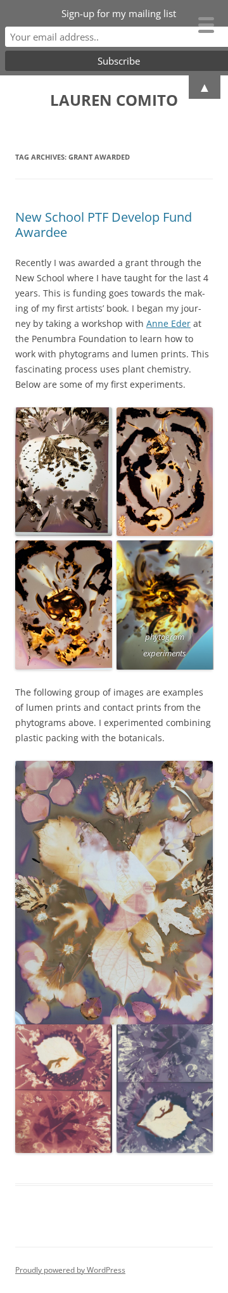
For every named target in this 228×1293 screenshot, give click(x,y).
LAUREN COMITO (114, 100)
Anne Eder (168, 323)
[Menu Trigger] (206, 23)
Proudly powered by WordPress (70, 1269)
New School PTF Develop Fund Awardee (103, 224)
